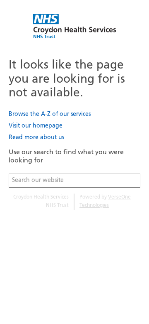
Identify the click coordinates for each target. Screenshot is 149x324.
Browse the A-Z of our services (50, 114)
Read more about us (36, 138)
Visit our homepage (35, 126)
